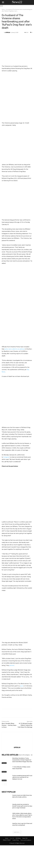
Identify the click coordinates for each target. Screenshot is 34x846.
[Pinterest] (17, 37)
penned (11, 665)
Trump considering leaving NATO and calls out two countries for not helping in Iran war (22, 777)
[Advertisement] (17, 146)
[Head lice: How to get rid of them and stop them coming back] (6, 826)
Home (3, 9)
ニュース (12, 838)
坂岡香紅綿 (7, 32)
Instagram (6, 457)
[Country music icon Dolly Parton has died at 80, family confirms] (6, 797)
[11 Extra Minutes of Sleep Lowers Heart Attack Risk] (6, 769)
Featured (4, 763)
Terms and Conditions (25, 840)
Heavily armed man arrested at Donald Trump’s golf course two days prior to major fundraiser (22, 806)
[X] (13, 37)
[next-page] (6, 784)
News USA (24, 838)
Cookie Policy (15, 840)
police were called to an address (14, 349)
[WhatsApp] (21, 37)
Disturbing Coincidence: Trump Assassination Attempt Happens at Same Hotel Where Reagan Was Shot (22, 759)
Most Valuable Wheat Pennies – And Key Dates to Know (9, 725)
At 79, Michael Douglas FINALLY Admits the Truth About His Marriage (25, 725)
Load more (16, 832)
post (21, 686)
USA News (18, 838)
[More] (25, 37)
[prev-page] (3, 784)
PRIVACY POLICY (7, 840)
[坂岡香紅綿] (3, 32)
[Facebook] (9, 37)
